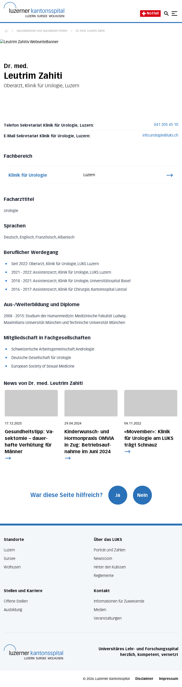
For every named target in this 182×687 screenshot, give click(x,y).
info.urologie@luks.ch (160, 136)
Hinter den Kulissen (110, 567)
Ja (117, 495)
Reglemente (104, 575)
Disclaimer (144, 679)
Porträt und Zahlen (109, 550)
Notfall (153, 13)
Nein (142, 495)
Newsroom (103, 558)
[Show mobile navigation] (174, 13)
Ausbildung (13, 610)
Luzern (9, 550)
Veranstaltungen (108, 618)
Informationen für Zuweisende (119, 601)
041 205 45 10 (166, 125)
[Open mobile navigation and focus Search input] (167, 13)
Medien (100, 610)
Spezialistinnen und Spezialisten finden (42, 31)
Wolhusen (12, 567)
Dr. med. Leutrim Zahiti (90, 31)
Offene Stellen (16, 601)
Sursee (9, 558)
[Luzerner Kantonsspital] (33, 651)
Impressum (168, 679)
